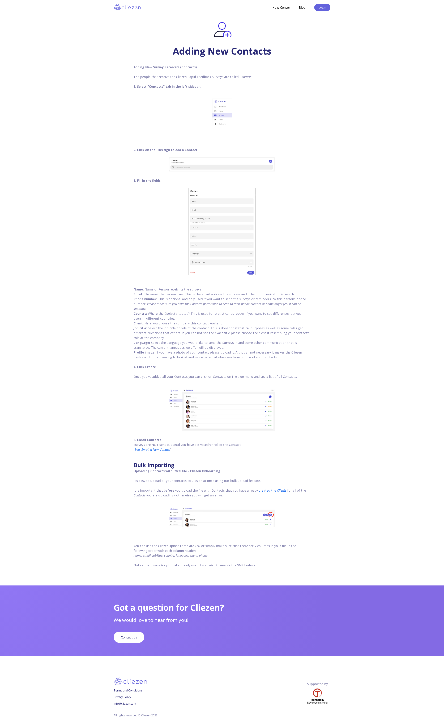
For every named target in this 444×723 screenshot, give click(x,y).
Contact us (129, 637)
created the (272, 490)
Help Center (281, 7)
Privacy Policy (122, 697)
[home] (128, 7)
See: (152, 449)
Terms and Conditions (128, 690)
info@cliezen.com (125, 704)
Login (322, 7)
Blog (302, 7)
